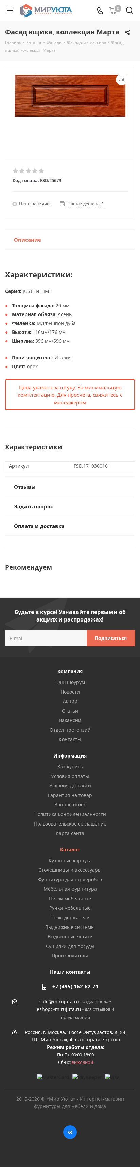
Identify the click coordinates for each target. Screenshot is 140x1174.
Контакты (70, 739)
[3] (28, 171)
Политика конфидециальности (70, 814)
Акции (70, 701)
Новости (70, 691)
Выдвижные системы (70, 927)
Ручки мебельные (70, 908)
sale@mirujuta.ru (59, 1001)
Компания (70, 671)
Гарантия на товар (70, 795)
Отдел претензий (70, 730)
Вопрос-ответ (70, 804)
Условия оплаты (70, 776)
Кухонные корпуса (70, 860)
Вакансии (70, 720)
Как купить (70, 766)
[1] (16, 171)
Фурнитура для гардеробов (70, 879)
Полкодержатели (70, 917)
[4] (35, 171)
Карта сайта (70, 833)
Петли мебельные (70, 898)
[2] (22, 171)
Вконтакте (70, 1132)
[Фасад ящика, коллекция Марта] (70, 109)
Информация (70, 755)
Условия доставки (70, 785)
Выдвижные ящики (70, 936)
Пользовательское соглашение (70, 823)
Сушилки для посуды (70, 946)
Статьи (70, 711)
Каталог (70, 849)
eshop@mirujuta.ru (59, 1009)
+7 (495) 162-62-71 (75, 986)
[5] (41, 171)
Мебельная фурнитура (70, 889)
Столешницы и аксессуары (70, 870)
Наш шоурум (70, 682)
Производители (70, 955)
